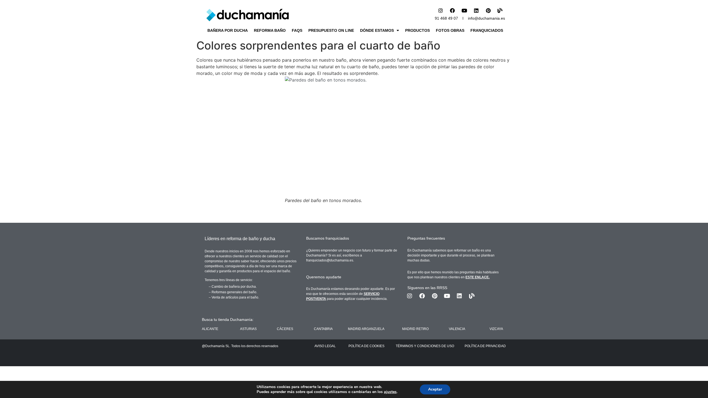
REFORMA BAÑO (270, 30)
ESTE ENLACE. (477, 277)
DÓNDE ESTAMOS (377, 30)
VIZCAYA (496, 329)
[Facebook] (452, 10)
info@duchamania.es (486, 18)
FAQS (297, 30)
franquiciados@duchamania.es (329, 260)
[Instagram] (441, 10)
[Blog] (500, 10)
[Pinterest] (488, 10)
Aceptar (435, 389)
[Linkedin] (476, 10)
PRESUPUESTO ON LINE (331, 30)
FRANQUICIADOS (486, 30)
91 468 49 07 (446, 18)
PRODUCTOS (417, 30)
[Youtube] (464, 10)
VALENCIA (457, 329)
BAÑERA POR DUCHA (227, 30)
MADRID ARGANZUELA (366, 329)
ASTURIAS (248, 329)
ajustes (390, 391)
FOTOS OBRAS (450, 30)
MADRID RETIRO (415, 329)
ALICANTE (210, 329)
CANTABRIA (323, 329)
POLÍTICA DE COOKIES (366, 346)
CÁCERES (285, 329)
